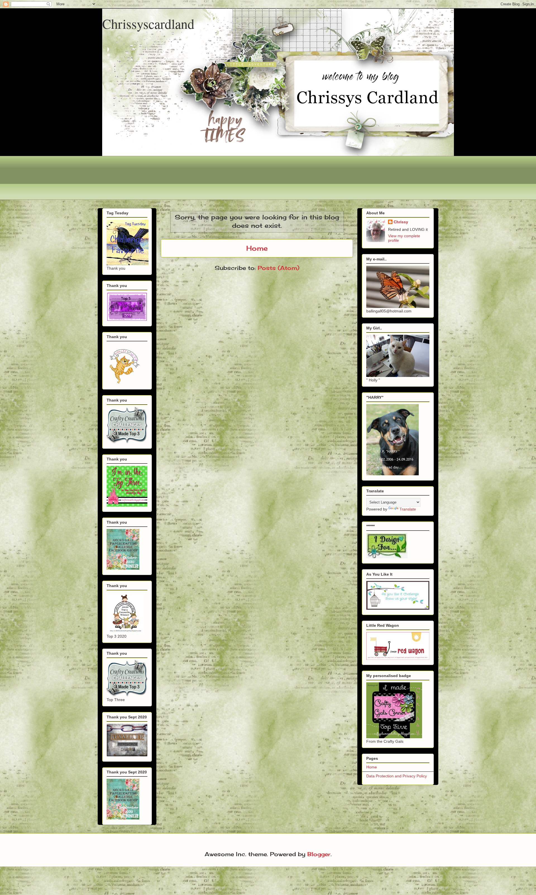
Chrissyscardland (148, 23)
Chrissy (401, 222)
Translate (407, 509)
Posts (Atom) (278, 267)
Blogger (319, 854)
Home (257, 248)
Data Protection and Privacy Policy (396, 776)
